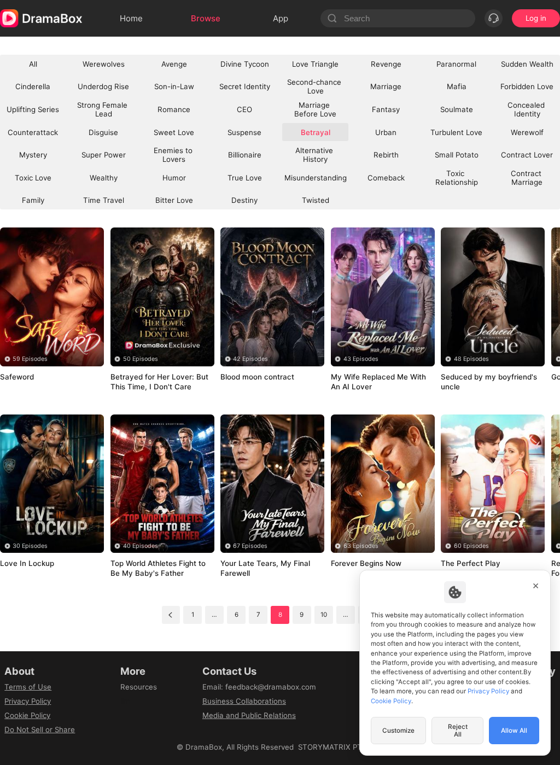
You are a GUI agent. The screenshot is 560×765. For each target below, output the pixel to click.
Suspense (244, 132)
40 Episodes (140, 546)
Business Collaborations (244, 701)
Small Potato (457, 154)
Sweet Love (174, 132)
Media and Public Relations (249, 715)
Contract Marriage (527, 177)
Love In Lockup (32, 563)
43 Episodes (360, 359)
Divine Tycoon (244, 64)
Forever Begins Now (371, 563)
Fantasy (386, 109)
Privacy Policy (27, 701)
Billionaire (244, 154)
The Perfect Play (476, 563)
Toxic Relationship (456, 177)
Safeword (22, 376)
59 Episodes (30, 359)
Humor (174, 177)
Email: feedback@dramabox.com (259, 686)
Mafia (456, 86)
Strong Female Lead (103, 109)
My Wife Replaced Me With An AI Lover (374, 381)
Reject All (458, 730)
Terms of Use (27, 686)
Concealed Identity (527, 109)
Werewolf (527, 132)
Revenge (386, 64)
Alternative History (315, 154)
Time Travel (103, 200)
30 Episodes (30, 546)
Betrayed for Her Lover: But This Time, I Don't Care (158, 382)
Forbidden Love (526, 86)
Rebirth (386, 154)
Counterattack (33, 132)
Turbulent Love (456, 132)
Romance (174, 109)
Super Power (103, 154)
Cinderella (32, 86)
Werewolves (104, 64)
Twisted (315, 200)
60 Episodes (471, 546)
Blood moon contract (263, 376)
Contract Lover (527, 154)
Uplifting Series (33, 109)
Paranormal (456, 64)
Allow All (514, 730)
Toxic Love (33, 177)
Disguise (103, 132)
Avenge (174, 64)
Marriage (385, 86)
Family (33, 200)
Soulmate (456, 109)
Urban (385, 132)
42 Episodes (250, 359)
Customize (398, 730)
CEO (244, 109)
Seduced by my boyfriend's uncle (476, 381)
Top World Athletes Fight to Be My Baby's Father (159, 568)
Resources (138, 686)
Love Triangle (315, 64)
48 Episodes (471, 359)
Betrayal (21, 391)
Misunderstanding (315, 177)
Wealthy (104, 177)
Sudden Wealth (527, 64)
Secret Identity (244, 86)
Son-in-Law (174, 86)
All (33, 64)
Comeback (386, 177)
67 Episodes (250, 546)
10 (323, 614)
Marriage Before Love (315, 109)
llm (125, 701)
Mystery (33, 154)
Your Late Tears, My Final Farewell (271, 568)
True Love (245, 177)
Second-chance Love (315, 86)
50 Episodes (140, 359)
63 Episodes (360, 546)
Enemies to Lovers (174, 154)
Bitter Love (174, 200)
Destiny (244, 200)
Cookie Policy (27, 715)
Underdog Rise (103, 86)
